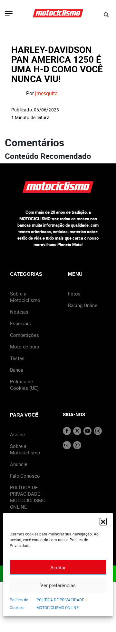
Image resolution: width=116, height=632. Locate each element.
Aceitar (58, 567)
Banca (16, 370)
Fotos (74, 293)
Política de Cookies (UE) (24, 384)
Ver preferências (58, 585)
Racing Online (82, 305)
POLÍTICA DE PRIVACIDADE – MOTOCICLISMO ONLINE (27, 497)
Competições (24, 335)
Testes (17, 358)
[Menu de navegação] (9, 14)
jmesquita (46, 93)
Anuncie (18, 464)
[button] (103, 521)
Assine (17, 434)
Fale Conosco (25, 475)
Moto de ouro (24, 346)
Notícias (19, 311)
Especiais (20, 323)
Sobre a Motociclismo (25, 296)
